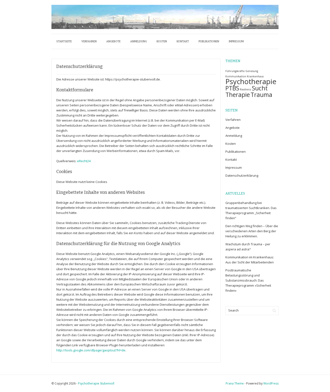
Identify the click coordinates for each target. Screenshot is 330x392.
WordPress (271, 383)
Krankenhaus (255, 76)
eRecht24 (84, 161)
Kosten (162, 41)
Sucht (260, 88)
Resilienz (245, 89)
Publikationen (209, 41)
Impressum (236, 41)
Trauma (261, 95)
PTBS (232, 88)
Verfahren (89, 41)
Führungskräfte (235, 71)
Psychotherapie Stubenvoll (96, 383)
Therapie (237, 95)
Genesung (251, 71)
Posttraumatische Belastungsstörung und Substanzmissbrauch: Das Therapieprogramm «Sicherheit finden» (248, 280)
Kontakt (183, 41)
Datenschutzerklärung (241, 175)
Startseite (64, 41)
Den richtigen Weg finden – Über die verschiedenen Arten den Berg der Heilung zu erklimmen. (251, 231)
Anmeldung (138, 41)
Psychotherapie (250, 81)
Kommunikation (235, 76)
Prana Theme (235, 383)
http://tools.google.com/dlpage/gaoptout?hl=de (90, 350)
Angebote (113, 41)
